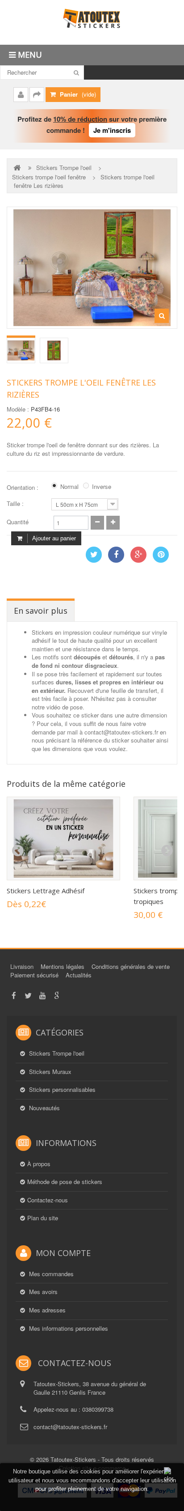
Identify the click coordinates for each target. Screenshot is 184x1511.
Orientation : (23, 488)
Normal (69, 487)
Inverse (101, 487)
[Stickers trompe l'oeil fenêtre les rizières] (21, 350)
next (166, 851)
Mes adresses (46, 1310)
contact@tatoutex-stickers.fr (70, 1426)
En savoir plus (40, 610)
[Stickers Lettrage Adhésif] (63, 838)
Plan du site (42, 1218)
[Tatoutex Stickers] (92, 22)
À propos (38, 1164)
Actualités (79, 975)
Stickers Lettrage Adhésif (45, 890)
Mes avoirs (42, 1292)
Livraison (21, 966)
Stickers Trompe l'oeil (64, 168)
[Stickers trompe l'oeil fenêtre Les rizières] (54, 350)
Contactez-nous (47, 1200)
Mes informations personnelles (67, 1328)
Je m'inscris (112, 130)
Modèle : (18, 409)
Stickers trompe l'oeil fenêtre (49, 177)
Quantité (18, 522)
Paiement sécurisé (34, 975)
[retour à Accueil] (17, 167)
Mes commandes (50, 1274)
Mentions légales (62, 966)
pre (17, 851)
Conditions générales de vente (131, 966)
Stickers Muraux (49, 1072)
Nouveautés (43, 1108)
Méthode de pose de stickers (64, 1182)
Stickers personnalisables (61, 1090)
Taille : (16, 504)
